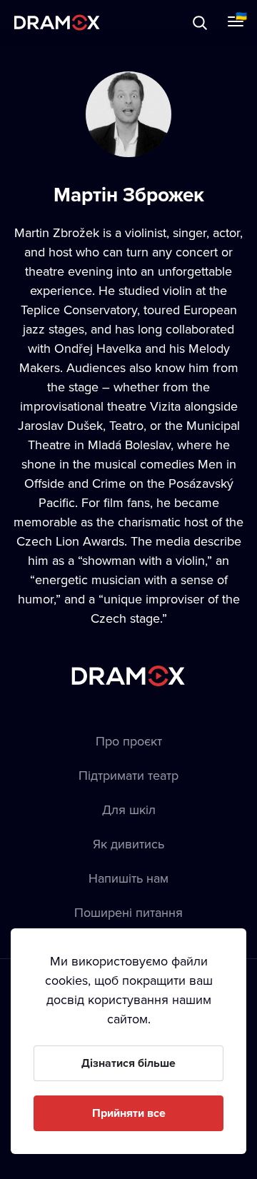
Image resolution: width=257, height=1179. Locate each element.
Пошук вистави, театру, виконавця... (154, 22)
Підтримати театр (128, 775)
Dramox (57, 22)
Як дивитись (128, 844)
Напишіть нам (128, 878)
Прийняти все (129, 1113)
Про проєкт (129, 741)
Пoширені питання (128, 912)
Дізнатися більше (128, 1063)
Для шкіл (129, 809)
